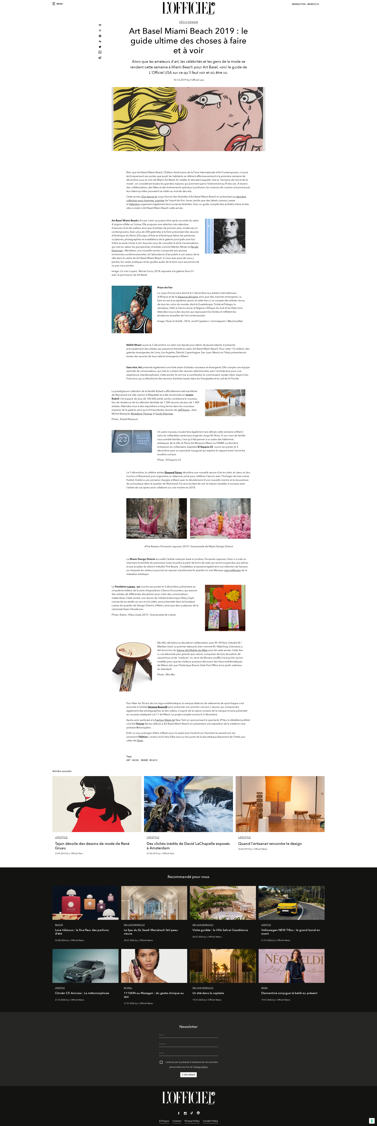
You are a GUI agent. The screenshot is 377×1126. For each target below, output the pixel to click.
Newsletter (299, 4)
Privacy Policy (201, 1067)
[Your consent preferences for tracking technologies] (372, 1121)
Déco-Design (188, 22)
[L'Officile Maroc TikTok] (191, 1113)
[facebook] (100, 31)
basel (135, 760)
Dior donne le (149, 196)
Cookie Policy (210, 1121)
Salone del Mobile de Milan (192, 650)
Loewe (131, 586)
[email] (100, 25)
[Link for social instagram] (185, 1113)
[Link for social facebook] (178, 1113)
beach (153, 760)
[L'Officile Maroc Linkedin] (198, 1113)
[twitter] (100, 47)
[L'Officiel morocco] (188, 8)
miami (144, 760)
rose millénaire (232, 570)
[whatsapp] (100, 52)
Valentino (134, 204)
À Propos (164, 1121)
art (128, 760)
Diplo (140, 740)
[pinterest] (100, 36)
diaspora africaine (188, 296)
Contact (177, 1121)
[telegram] (100, 58)
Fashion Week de (165, 720)
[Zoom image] (225, 236)
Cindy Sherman (164, 413)
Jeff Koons (184, 409)
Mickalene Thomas (141, 413)
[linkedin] (100, 41)
